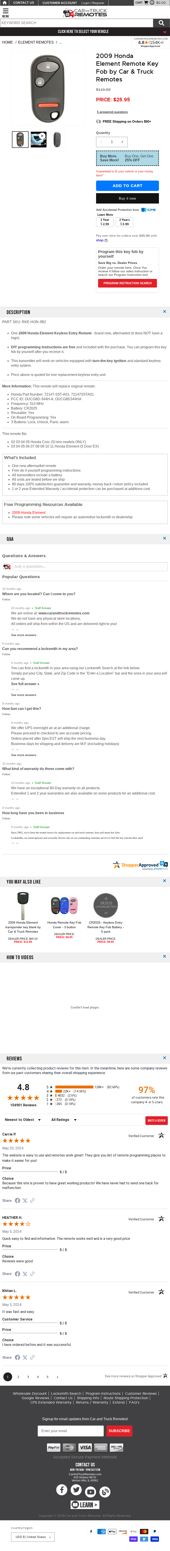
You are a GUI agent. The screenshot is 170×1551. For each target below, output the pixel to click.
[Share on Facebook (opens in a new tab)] (17, 1201)
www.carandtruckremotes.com (64, 613)
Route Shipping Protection (126, 1398)
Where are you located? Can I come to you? (38, 594)
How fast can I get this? (21, 709)
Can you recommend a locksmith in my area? (40, 649)
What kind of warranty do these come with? (38, 769)
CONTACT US (23, 2)
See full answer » (25, 684)
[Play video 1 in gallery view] (39, 139)
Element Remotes (36, 42)
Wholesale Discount (30, 1393)
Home (7, 42)
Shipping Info (88, 1398)
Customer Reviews (141, 1393)
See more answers (23, 635)
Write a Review (156, 1120)
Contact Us (63, 1398)
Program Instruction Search (128, 283)
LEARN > (88, 1505)
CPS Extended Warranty (50, 1402)
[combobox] (76, 23)
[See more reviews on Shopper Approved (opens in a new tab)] (32, 1201)
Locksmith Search (66, 1393)
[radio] (85, 1087)
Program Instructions (103, 1393)
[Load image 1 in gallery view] (20, 139)
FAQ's (134, 1402)
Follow (6, 599)
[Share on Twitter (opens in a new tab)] (25, 1200)
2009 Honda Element (28, 512)
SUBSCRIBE (119, 1431)
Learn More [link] (105, 214)
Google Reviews (35, 1398)
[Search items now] (161, 23)
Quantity (103, 133)
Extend (119, 1402)
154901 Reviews (27, 1105)
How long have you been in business (33, 813)
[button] (13, 629)
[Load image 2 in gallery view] (57, 139)
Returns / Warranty (92, 1402)
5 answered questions (112, 112)
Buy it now (127, 198)
